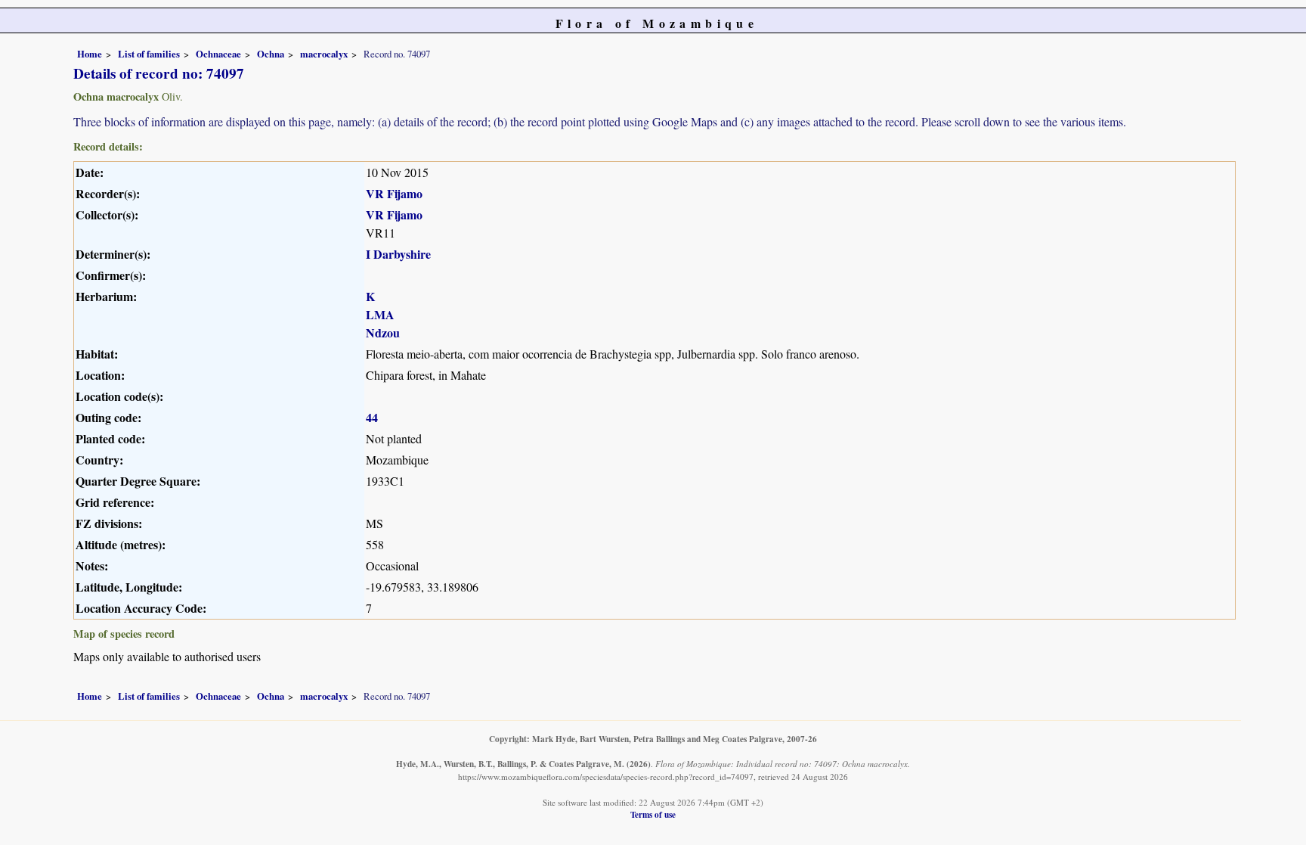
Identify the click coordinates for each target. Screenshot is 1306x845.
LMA (380, 314)
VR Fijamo (394, 193)
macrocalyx (324, 54)
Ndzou (383, 332)
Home (89, 54)
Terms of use (653, 814)
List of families (149, 54)
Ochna (270, 54)
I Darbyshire (398, 254)
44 (372, 417)
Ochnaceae (218, 54)
